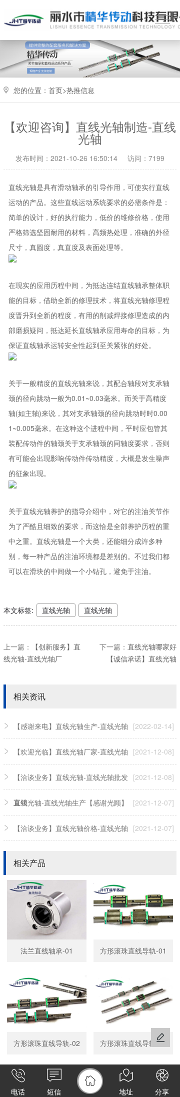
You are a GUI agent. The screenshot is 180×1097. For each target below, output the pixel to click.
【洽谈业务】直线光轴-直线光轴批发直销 (94, 789)
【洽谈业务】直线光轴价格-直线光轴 (94, 828)
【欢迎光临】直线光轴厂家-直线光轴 (94, 751)
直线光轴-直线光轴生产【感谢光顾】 (94, 803)
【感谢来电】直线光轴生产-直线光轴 (94, 726)
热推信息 (80, 90)
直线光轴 (56, 610)
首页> (57, 90)
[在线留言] (160, 1037)
